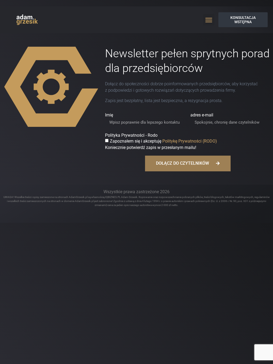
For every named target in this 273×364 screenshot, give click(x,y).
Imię (109, 115)
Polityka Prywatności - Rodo (131, 135)
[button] (208, 19)
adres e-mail (201, 115)
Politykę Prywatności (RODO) (189, 141)
